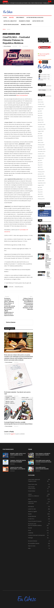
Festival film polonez (19, 286)
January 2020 (41, 147)
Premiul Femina (31, 488)
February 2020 (41, 144)
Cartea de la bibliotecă (10, 21)
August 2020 (41, 131)
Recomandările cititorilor (33, 543)
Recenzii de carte (32, 523)
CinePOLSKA (10, 286)
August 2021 (41, 108)
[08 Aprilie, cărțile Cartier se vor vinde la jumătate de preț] (6, 455)
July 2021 (40, 111)
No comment (25, 46)
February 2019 (41, 171)
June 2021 (40, 113)
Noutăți (11, 17)
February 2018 (41, 198)
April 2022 (40, 99)
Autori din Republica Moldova (35, 17)
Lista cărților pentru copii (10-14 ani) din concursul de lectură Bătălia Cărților (43, 462)
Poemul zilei (31, 503)
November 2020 (41, 124)
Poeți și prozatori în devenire (34, 521)
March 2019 (40, 169)
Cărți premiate (20, 17)
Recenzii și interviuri (32, 541)
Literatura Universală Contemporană (36, 535)
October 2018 (41, 180)
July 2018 (40, 187)
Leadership (30, 532)
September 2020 (41, 129)
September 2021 (41, 106)
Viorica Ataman (7, 46)
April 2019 (40, 167)
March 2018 (40, 196)
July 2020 (40, 133)
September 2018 (41, 183)
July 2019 (40, 160)
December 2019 (41, 149)
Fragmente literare (24, 21)
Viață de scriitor (31, 546)
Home (4, 29)
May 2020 (40, 138)
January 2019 (41, 174)
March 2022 (40, 102)
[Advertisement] (14, 529)
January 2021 (41, 122)
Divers (29, 499)
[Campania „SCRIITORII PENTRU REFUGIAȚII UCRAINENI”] (6, 462)
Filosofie (30, 528)
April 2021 (40, 117)
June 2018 (40, 189)
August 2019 (41, 158)
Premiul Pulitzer (31, 491)
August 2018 (41, 185)
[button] (49, 1)
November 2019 (41, 151)
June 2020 (40, 135)
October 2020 (41, 126)
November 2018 (41, 178)
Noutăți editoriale (32, 516)
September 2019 (41, 156)
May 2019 (40, 165)
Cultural (8, 29)
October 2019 (41, 153)
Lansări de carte (32, 509)
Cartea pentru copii (37, 21)
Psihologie (30, 537)
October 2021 (41, 104)
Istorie (29, 530)
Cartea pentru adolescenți (11, 24)
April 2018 (40, 194)
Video (29, 548)
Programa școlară (32, 481)
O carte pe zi (31, 518)
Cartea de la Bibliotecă (33, 496)
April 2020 (40, 140)
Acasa (5, 17)
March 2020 (40, 142)
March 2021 (40, 120)
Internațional (12, 33)
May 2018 (40, 192)
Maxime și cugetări (26, 24)
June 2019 (40, 162)
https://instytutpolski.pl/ (22, 95)
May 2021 (40, 115)
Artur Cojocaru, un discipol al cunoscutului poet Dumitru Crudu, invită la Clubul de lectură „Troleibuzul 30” (26, 3)
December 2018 (41, 176)
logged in (13, 434)
